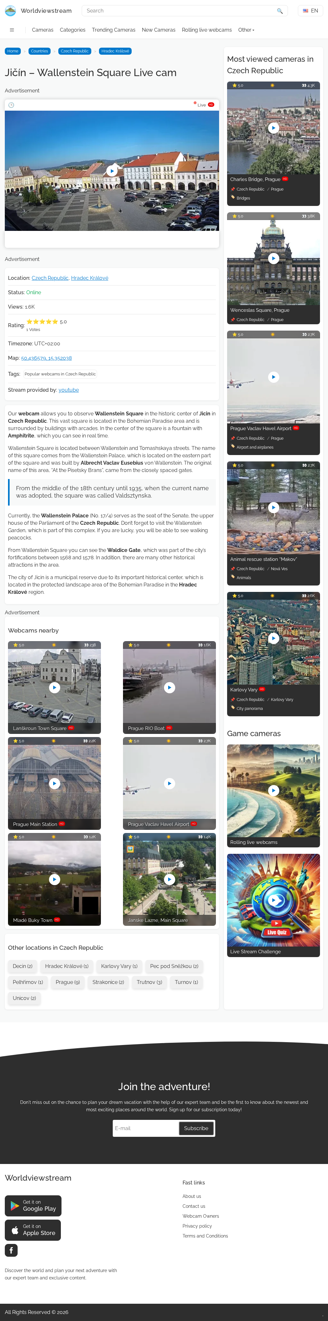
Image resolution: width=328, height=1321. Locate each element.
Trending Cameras (113, 30)
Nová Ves (279, 569)
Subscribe (196, 1128)
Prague (277, 189)
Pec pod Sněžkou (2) (174, 966)
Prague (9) (68, 982)
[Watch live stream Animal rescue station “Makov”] (273, 552)
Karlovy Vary (247, 690)
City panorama (250, 708)
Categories (73, 30)
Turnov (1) (186, 982)
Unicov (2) (24, 998)
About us (192, 1196)
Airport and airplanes (255, 447)
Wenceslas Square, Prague (260, 310)
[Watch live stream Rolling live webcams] (273, 835)
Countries (39, 51)
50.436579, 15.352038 (46, 358)
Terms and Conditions (205, 1235)
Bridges (243, 198)
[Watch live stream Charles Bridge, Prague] (273, 172)
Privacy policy (197, 1226)
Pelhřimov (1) (28, 982)
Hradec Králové (115, 51)
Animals (244, 578)
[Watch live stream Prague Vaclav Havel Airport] (273, 422)
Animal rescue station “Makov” (263, 559)
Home (12, 51)
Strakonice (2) (108, 982)
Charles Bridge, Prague (258, 179)
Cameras (42, 30)
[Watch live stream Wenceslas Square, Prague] (273, 303)
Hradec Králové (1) (66, 966)
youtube (69, 390)
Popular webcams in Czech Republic (60, 374)
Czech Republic (75, 51)
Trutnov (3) (149, 982)
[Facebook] (11, 1250)
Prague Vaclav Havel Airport (264, 428)
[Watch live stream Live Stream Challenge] (273, 945)
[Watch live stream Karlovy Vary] (273, 683)
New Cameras (159, 30)
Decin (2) (22, 966)
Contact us (194, 1206)
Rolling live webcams (207, 30)
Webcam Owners (201, 1216)
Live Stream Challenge (255, 952)
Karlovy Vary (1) (119, 966)
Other (244, 30)
